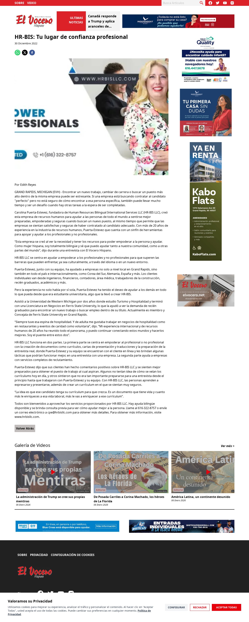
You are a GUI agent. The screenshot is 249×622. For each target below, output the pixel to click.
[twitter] (25, 52)
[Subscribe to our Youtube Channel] (225, 3)
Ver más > (227, 446)
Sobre (19, 3)
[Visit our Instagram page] (232, 3)
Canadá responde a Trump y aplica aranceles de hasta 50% (102, 21)
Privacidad (39, 555)
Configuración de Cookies (72, 555)
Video (31, 3)
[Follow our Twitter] (217, 3)
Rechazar (200, 607)
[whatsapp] (17, 52)
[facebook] (32, 52)
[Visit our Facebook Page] (210, 3)
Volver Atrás (25, 428)
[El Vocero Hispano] (34, 572)
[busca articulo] (201, 3)
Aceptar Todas (226, 607)
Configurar (176, 607)
